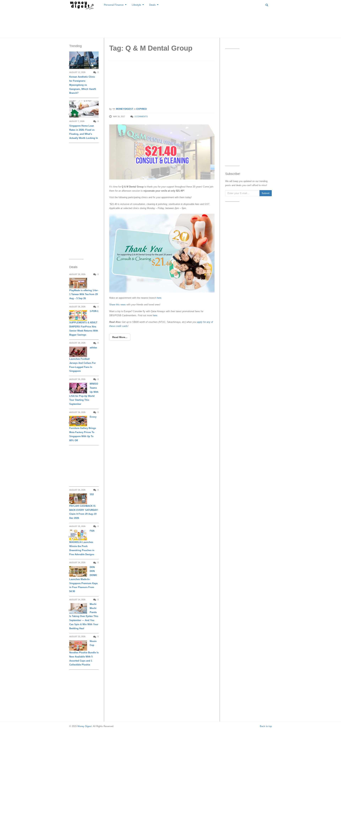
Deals (152, 4)
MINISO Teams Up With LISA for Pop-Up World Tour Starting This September (83, 393)
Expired (141, 109)
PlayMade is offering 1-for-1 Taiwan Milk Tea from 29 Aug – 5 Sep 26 (83, 294)
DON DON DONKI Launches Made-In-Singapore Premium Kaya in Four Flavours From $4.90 (83, 579)
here (159, 298)
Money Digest (84, 726)
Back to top (266, 726)
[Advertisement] (170, 23)
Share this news (117, 304)
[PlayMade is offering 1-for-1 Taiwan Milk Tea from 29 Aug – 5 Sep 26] (78, 283)
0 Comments (141, 116)
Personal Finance (114, 4)
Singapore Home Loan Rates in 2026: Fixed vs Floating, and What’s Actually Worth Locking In (83, 131)
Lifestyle (136, 4)
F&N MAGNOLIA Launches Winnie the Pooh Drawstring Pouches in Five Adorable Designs (81, 542)
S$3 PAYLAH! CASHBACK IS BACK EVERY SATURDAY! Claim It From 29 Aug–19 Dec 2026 (83, 506)
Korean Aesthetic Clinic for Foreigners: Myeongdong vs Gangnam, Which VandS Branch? (82, 84)
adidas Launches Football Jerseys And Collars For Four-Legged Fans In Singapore (83, 359)
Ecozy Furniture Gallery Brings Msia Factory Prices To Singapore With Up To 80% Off (82, 428)
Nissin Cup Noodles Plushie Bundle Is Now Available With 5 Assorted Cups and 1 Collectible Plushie (84, 653)
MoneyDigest (124, 109)
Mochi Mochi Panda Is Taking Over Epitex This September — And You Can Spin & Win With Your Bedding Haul (83, 616)
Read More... (119, 337)
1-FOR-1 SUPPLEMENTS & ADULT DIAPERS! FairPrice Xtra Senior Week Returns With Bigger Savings (83, 323)
